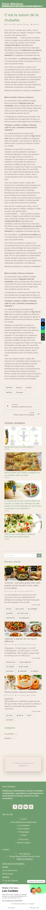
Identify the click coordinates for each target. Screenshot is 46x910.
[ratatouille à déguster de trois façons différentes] (23, 629)
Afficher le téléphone (25, 859)
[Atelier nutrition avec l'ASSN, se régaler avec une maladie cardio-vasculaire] (23, 461)
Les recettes (9, 734)
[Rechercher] (39, 555)
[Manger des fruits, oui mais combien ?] (23, 436)
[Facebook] (15, 807)
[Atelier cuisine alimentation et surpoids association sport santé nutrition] (23, 523)
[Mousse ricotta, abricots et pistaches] (23, 682)
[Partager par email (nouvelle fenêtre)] (43, 335)
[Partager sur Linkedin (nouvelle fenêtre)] (43, 328)
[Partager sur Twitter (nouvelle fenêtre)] (43, 324)
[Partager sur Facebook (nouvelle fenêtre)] (43, 320)
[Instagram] (31, 807)
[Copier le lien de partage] (43, 339)
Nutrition (7, 738)
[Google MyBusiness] (20, 807)
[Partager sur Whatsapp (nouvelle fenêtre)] (43, 331)
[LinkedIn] (25, 807)
